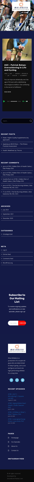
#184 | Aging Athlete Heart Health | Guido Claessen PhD (17, 405)
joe (8, 75)
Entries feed (7, 254)
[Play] (4, 101)
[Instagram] (17, 380)
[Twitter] (22, 380)
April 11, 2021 (8, 73)
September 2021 (8, 214)
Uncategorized (7, 234)
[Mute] (23, 101)
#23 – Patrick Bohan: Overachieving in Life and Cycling (15, 67)
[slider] (27, 102)
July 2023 (6, 210)
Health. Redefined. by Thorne (12, 150)
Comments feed (8, 259)
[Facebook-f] (11, 380)
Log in (5, 250)
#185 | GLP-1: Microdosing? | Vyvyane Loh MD (16, 396)
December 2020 (8, 218)
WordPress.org (8, 263)
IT (3, 192)
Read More (7, 92)
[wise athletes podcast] (21, 7)
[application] (17, 101)
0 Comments (23, 75)
